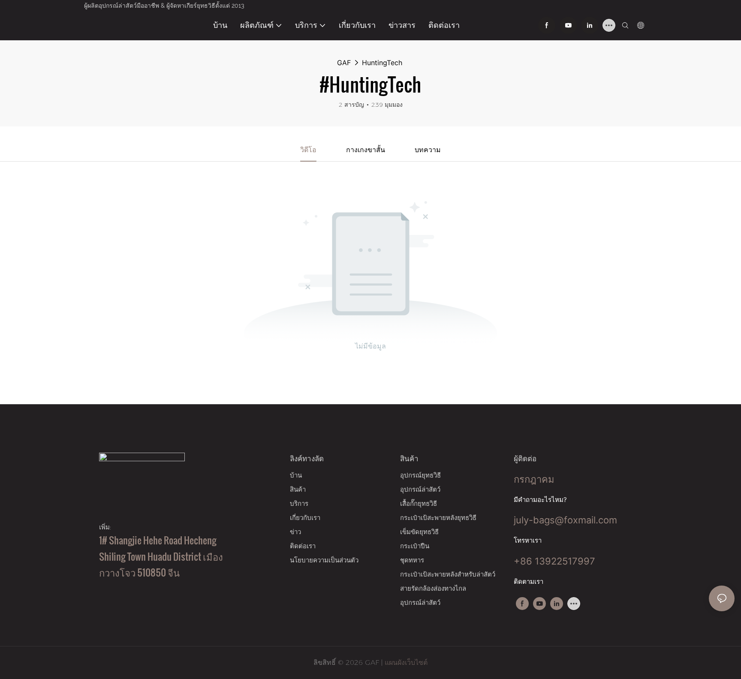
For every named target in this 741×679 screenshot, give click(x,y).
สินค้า (298, 489)
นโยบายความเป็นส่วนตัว (324, 560)
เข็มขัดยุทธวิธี (419, 532)
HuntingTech (382, 62)
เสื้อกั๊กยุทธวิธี (418, 503)
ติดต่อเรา (303, 546)
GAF (344, 62)
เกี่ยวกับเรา (305, 518)
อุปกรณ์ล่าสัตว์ (420, 489)
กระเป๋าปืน (414, 546)
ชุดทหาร (412, 560)
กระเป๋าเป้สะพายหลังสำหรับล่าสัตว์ (447, 574)
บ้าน (296, 475)
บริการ (299, 503)
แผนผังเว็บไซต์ (405, 662)
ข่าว (295, 532)
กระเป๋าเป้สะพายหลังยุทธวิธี (438, 518)
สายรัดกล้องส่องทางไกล (433, 588)
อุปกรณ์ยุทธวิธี (420, 475)
